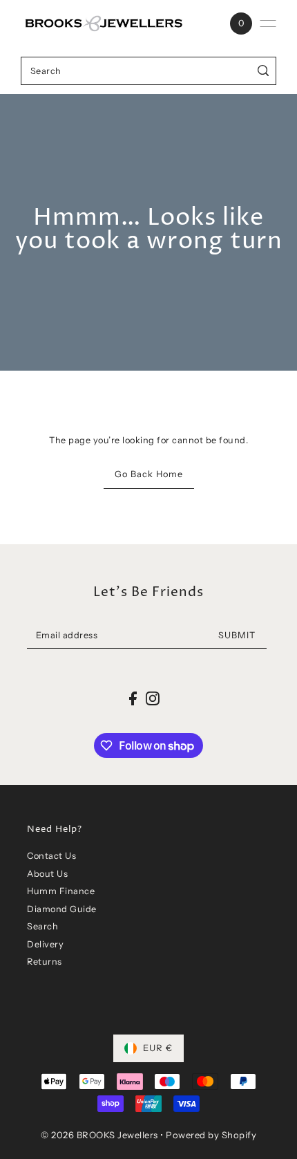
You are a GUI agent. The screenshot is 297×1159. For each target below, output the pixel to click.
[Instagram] (153, 698)
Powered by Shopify (211, 1134)
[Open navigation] (268, 23)
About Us (47, 874)
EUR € (158, 1047)
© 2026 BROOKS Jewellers (99, 1134)
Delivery (45, 944)
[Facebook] (133, 698)
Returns (44, 961)
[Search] (263, 70)
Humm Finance (61, 891)
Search (42, 926)
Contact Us (51, 856)
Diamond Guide (62, 909)
